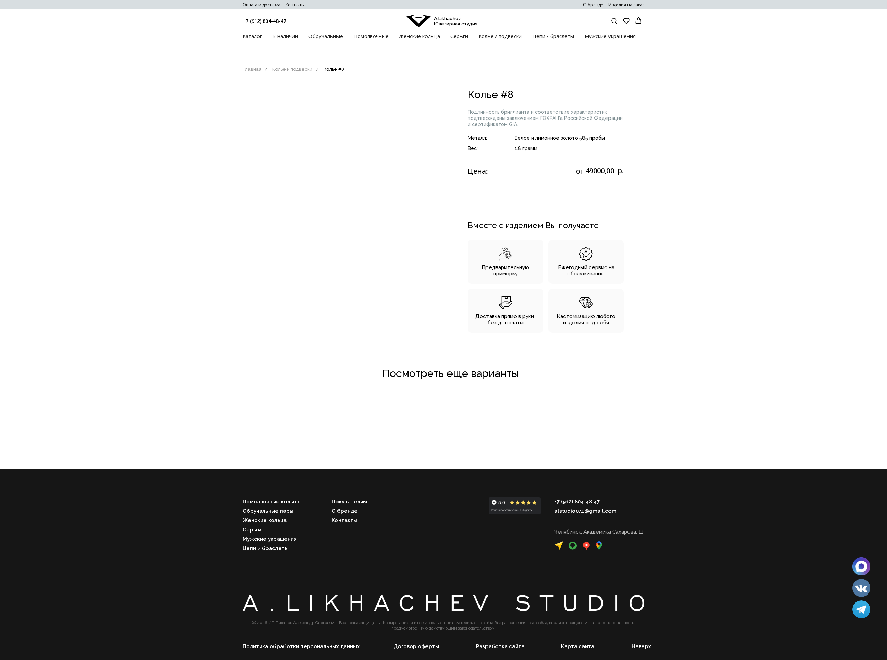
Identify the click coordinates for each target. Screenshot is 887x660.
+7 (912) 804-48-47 (264, 21)
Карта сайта (577, 646)
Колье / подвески (500, 36)
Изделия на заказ (626, 5)
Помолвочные (371, 36)
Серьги (459, 36)
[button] (614, 20)
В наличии (285, 36)
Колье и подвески (292, 69)
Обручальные (325, 36)
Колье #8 (334, 69)
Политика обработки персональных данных (301, 646)
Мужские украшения (610, 36)
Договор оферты (416, 646)
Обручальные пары (268, 511)
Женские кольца (419, 36)
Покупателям (349, 502)
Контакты (295, 5)
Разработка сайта (500, 646)
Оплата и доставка (261, 5)
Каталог (252, 36)
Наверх (641, 646)
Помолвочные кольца (271, 502)
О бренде (593, 5)
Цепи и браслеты (266, 548)
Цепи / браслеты (553, 36)
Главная (252, 69)
